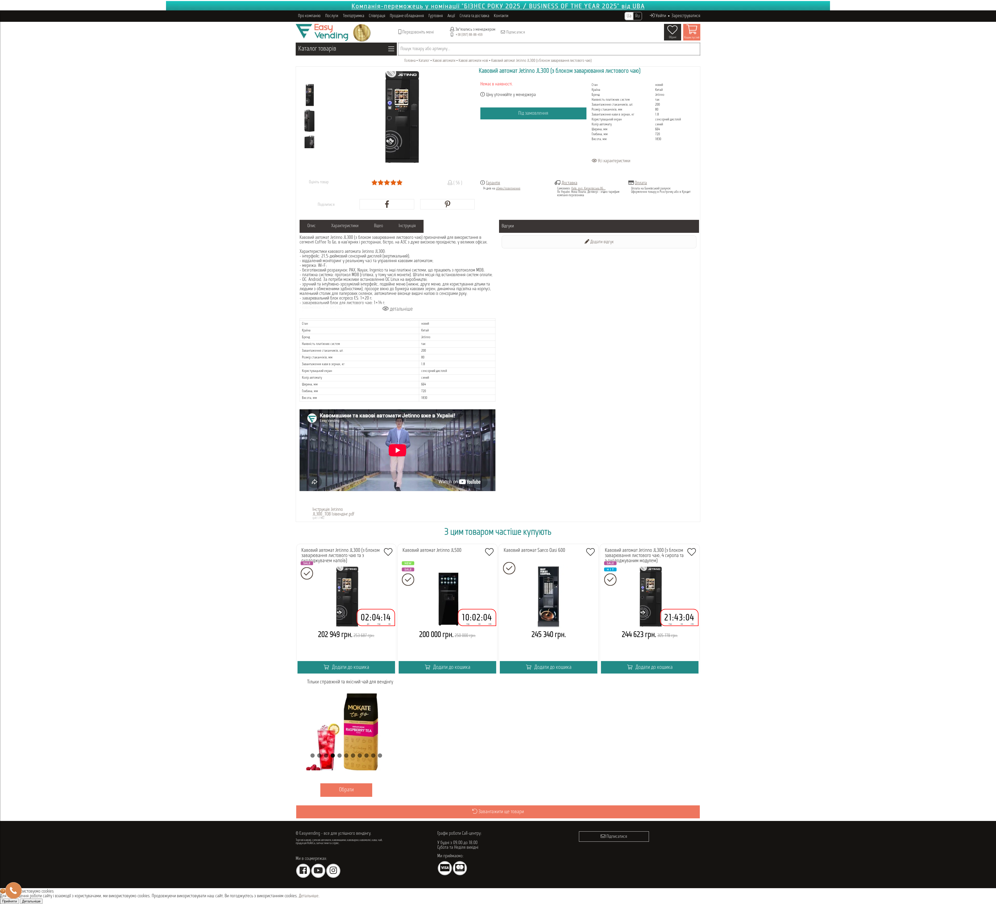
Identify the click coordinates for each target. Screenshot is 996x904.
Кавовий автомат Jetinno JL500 (432, 550)
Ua (629, 16)
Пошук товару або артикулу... (425, 49)
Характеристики (344, 226)
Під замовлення (533, 113)
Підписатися (515, 32)
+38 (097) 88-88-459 (468, 35)
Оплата (641, 183)
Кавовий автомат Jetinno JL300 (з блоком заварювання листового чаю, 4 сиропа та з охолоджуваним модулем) (644, 555)
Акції (451, 16)
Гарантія (493, 183)
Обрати (365, 790)
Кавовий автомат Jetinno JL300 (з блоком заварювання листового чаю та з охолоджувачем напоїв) (340, 555)
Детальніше (309, 896)
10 (373, 755)
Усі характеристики (613, 161)
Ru (637, 16)
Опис (311, 226)
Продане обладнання (407, 16)
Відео (378, 226)
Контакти (501, 16)
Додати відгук (601, 242)
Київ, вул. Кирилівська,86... (588, 188)
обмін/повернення (508, 188)
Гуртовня (435, 16)
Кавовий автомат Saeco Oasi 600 (534, 550)
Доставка (569, 183)
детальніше (401, 309)
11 (380, 755)
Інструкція (407, 226)
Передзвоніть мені (417, 32)
